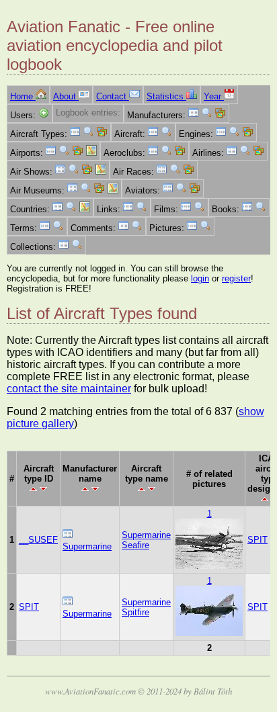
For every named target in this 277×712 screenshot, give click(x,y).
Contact (112, 96)
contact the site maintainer (69, 388)
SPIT (257, 540)
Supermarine (87, 546)
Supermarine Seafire (146, 540)
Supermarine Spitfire (146, 607)
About (66, 96)
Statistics (166, 96)
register (236, 278)
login (200, 278)
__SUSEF (38, 540)
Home (23, 96)
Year (214, 96)
